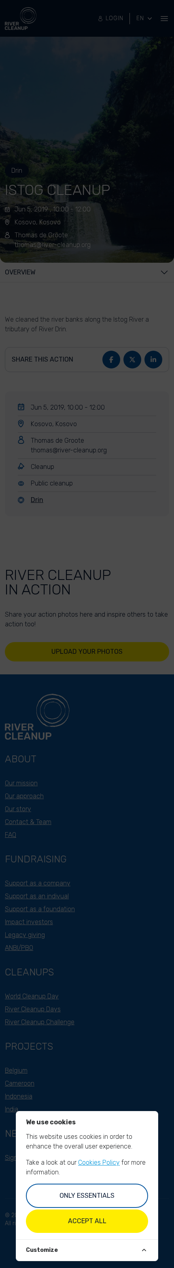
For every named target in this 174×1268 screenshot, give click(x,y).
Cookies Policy (99, 1162)
